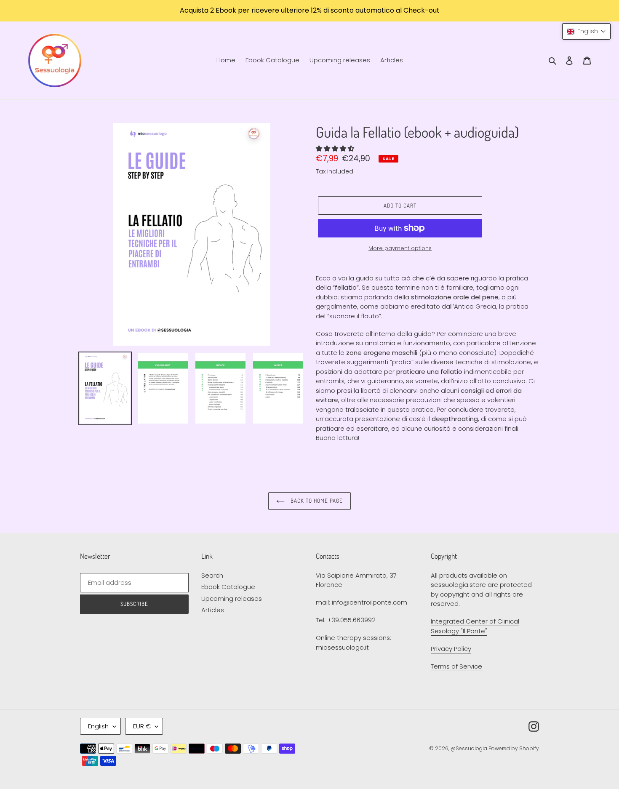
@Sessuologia (469, 748)
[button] (336, 148)
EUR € (142, 726)
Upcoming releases (231, 598)
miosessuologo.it (342, 647)
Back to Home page (316, 500)
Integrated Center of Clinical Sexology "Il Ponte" (475, 626)
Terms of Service (456, 666)
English (98, 726)
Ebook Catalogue (228, 586)
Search (212, 575)
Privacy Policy (451, 648)
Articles (212, 609)
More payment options (400, 248)
